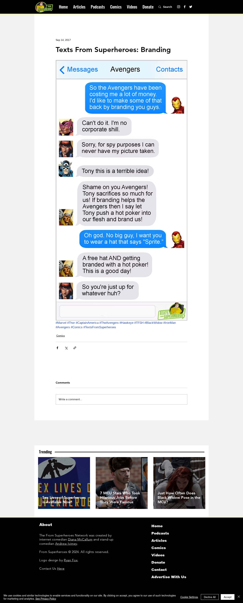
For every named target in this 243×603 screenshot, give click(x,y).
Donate (158, 562)
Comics (60, 335)
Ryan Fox (71, 560)
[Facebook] (185, 7)
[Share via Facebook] (57, 348)
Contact (159, 570)
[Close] (239, 597)
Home (157, 526)
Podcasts (160, 533)
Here (60, 569)
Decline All (210, 597)
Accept (227, 597)
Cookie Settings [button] (189, 597)
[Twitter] (191, 7)
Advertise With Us (168, 577)
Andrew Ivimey (66, 544)
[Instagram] (179, 7)
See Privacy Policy (45, 598)
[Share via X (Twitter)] (66, 348)
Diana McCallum (80, 539)
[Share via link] (74, 348)
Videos (158, 555)
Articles (159, 540)
